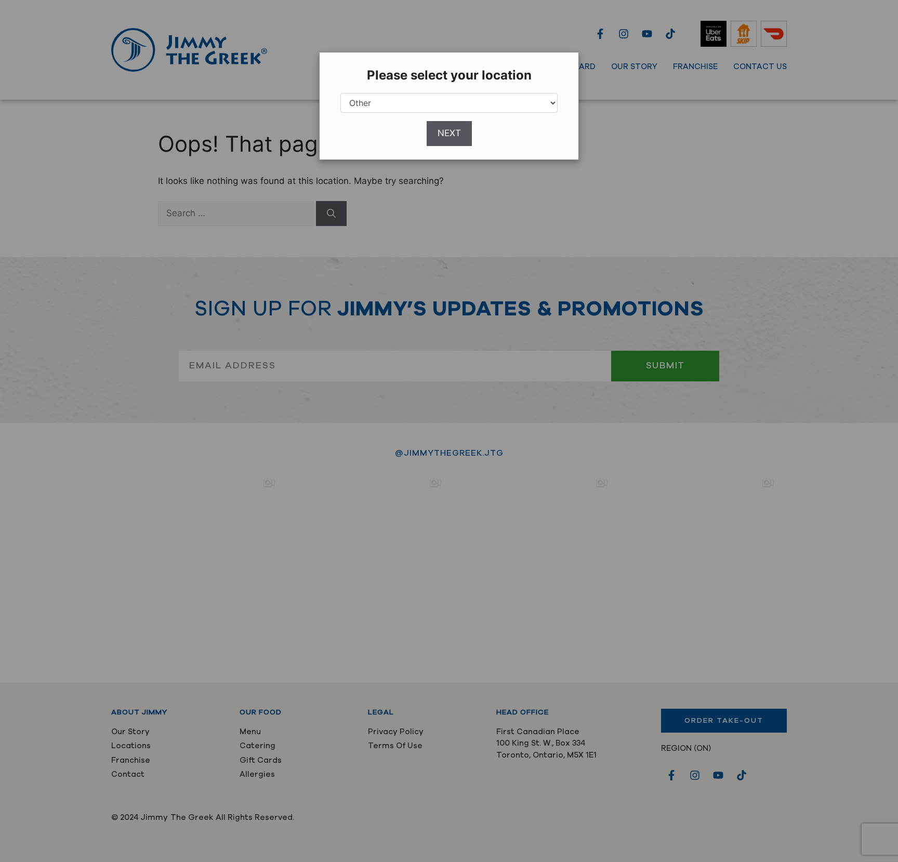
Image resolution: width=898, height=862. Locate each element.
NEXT (449, 133)
